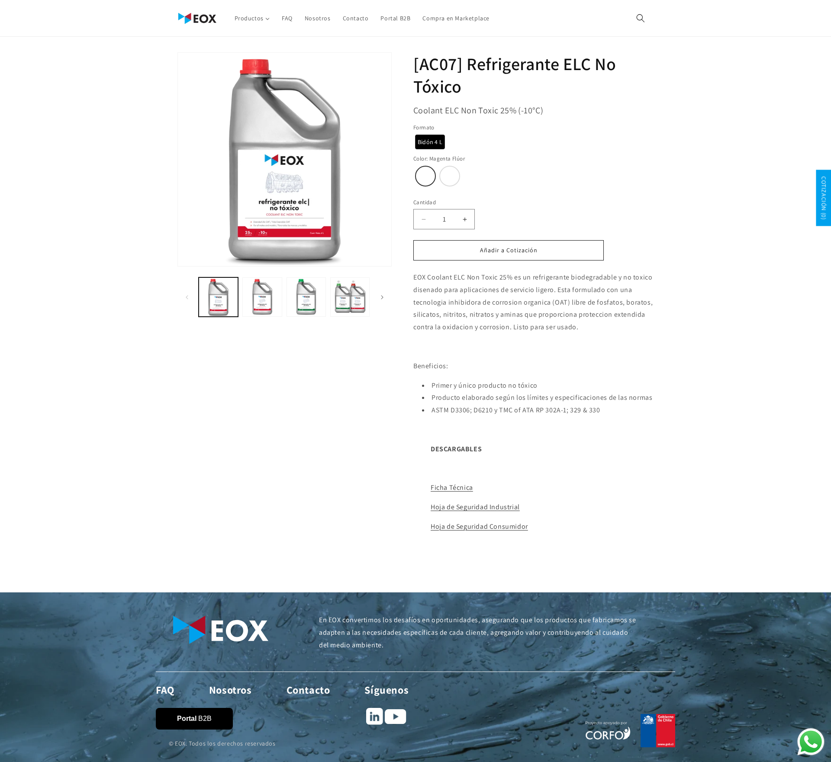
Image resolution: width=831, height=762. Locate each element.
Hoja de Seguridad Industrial (475, 506)
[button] (640, 18)
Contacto (308, 690)
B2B (194, 718)
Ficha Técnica (452, 487)
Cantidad (424, 202)
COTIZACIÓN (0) (824, 198)
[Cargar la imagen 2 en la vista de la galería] (262, 297)
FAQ (165, 690)
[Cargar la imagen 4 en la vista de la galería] (350, 297)
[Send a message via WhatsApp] (811, 742)
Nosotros (230, 690)
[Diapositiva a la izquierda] (186, 297)
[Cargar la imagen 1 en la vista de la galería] (218, 297)
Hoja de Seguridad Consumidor (479, 526)
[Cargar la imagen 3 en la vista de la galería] (306, 297)
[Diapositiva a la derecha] (382, 297)
